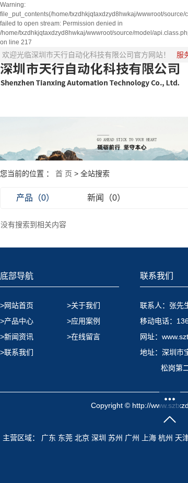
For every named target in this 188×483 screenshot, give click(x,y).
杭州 (165, 438)
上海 (149, 438)
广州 (132, 438)
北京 (82, 438)
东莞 (65, 438)
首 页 (63, 173)
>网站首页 (16, 305)
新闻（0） (106, 197)
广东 (48, 438)
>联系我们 (16, 352)
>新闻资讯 (16, 336)
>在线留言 (83, 336)
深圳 (98, 438)
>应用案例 (83, 321)
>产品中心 (16, 321)
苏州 (115, 438)
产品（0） (35, 197)
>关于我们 (83, 305)
